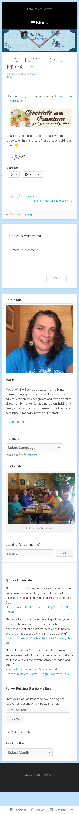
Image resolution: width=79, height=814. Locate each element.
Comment (13, 77)
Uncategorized (30, 214)
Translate (31, 455)
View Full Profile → (17, 422)
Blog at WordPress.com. (40, 774)
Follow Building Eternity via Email (29, 688)
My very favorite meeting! (23, 196)
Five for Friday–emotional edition (51, 200)
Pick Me (14, 719)
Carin (32, 74)
